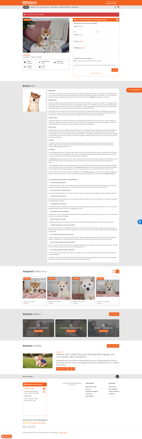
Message (79, 48)
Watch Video (38, 331)
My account (112, 387)
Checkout (112, 394)
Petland (59, 352)
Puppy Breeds (74, 7)
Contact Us (88, 394)
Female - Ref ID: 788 (79, 301)
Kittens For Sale (45, 7)
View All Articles (113, 346)
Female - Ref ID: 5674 (103, 301)
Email (78, 35)
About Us (88, 389)
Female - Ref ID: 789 (54, 301)
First (75, 32)
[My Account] (115, 7)
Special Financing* (91, 387)
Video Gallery (54, 7)
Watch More (114, 314)
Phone (78, 41)
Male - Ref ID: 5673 (29, 301)
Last (97, 32)
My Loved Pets (113, 389)
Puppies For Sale (34, 7)
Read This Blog (61, 369)
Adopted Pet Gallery (64, 7)
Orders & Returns (114, 391)
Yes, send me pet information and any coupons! (88, 61)
